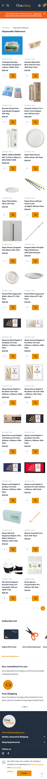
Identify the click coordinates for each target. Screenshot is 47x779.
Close (44, 13)
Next (43, 608)
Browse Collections (10, 656)
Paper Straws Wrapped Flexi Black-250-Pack (11, 248)
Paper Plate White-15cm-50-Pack (9, 202)
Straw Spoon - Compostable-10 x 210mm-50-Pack (32, 584)
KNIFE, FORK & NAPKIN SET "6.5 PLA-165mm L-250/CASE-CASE (12, 157)
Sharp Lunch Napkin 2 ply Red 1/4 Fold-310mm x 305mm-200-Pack (34, 487)
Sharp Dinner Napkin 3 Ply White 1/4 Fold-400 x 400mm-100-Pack (34, 391)
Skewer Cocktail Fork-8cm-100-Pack (33, 534)
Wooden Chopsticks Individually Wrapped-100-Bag (11, 111)
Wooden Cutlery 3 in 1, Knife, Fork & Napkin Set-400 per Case (33, 111)
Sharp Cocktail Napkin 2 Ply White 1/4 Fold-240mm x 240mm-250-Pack (34, 344)
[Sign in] (39, 5)
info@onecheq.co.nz (15, 732)
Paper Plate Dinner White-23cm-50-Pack (33, 156)
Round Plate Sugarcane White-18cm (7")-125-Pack (11, 296)
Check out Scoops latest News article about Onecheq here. (23, 15)
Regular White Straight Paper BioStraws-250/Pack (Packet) (34, 250)
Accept (24, 773)
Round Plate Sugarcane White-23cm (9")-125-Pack (34, 296)
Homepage (6, 28)
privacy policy (15, 767)
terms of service (37, 764)
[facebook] (8, 753)
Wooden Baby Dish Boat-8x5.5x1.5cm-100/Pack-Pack (32, 64)
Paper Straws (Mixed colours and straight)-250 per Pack (34, 203)
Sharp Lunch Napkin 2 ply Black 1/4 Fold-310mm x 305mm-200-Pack (34, 439)
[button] (19, 707)
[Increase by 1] (30, 74)
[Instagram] (3, 753)
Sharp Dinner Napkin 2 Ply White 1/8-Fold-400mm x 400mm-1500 (12, 391)
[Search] (8, 5)
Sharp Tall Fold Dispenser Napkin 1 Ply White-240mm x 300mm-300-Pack (11, 537)
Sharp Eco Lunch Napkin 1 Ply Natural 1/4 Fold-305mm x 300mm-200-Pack (12, 439)
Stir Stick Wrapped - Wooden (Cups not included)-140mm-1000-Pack (10, 586)
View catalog (3, 6)
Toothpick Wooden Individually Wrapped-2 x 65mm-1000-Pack (11, 64)
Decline (10, 771)
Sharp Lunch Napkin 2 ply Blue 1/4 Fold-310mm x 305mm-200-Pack (12, 488)
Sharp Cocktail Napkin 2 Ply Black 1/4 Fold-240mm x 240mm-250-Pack (12, 344)
